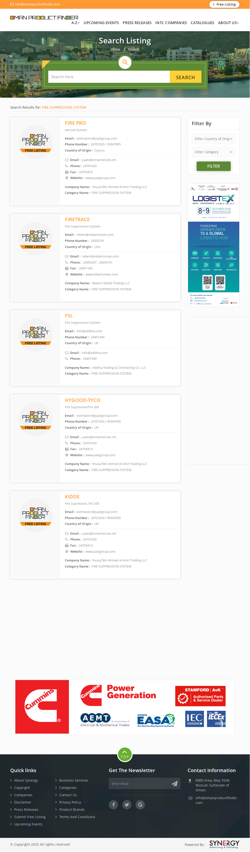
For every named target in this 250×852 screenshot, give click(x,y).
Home (115, 49)
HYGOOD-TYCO (82, 400)
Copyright (22, 787)
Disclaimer (22, 802)
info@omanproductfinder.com (37, 4)
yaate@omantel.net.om (99, 160)
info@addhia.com (95, 352)
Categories (68, 787)
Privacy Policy (70, 802)
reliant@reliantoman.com (100, 256)
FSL (69, 315)
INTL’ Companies (171, 22)
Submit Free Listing (30, 816)
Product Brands (72, 809)
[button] (214, 138)
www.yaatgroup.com (100, 178)
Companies (23, 795)
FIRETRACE (77, 219)
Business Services (73, 780)
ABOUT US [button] (227, 22)
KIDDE (72, 496)
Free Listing (226, 4)
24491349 (90, 358)
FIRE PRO (75, 123)
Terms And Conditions (77, 816)
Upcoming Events (101, 22)
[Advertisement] (219, 390)
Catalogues (202, 22)
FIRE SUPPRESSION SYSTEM (64, 107)
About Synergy (26, 780)
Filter (213, 166)
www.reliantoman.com (101, 274)
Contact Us (68, 795)
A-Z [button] (74, 22)
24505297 (90, 262)
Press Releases (137, 22)
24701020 (90, 166)
